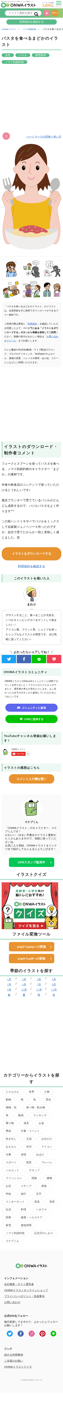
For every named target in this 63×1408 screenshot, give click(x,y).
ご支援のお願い (13, 1361)
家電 (8, 1225)
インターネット (15, 1201)
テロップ (34, 1170)
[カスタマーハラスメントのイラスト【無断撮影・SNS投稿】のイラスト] (31, 269)
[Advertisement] (31, 98)
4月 (54, 979)
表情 (23, 1154)
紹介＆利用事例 (13, 1355)
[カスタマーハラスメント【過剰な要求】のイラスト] (52, 269)
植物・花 (11, 1107)
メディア (26, 1186)
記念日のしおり (43, 1233)
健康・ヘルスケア (31, 1217)
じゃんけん (12, 1091)
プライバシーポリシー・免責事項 (24, 1296)
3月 (39, 979)
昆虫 (48, 1099)
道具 (26, 1123)
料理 (23, 1209)
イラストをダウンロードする (31, 553)
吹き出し (11, 1139)
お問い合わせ (12, 1302)
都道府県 (26, 1225)
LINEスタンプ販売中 (31, 862)
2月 (24, 979)
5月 (9, 984)
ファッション (14, 1178)
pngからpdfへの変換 (31, 958)
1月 (9, 979)
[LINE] (39, 659)
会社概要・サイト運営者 (19, 1284)
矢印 (29, 1146)
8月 (54, 984)
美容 (52, 1201)
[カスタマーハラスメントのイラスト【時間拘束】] (31, 289)
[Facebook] (24, 659)
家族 (44, 1186)
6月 (24, 984)
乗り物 (10, 1123)
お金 (41, 1123)
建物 (49, 1178)
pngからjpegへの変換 (31, 946)
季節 (8, 1131)
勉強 (21, 1115)
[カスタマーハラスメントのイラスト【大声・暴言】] (11, 289)
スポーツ (11, 1162)
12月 (54, 989)
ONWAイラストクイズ (18, 1367)
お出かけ (46, 1139)
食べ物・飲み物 (35, 1107)
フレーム (46, 1162)
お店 (8, 1186)
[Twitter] (9, 659)
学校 (8, 1194)
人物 (46, 1091)
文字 (38, 1194)
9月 (9, 989)
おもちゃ (11, 1146)
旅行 (23, 1194)
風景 (29, 1162)
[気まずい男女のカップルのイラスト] (52, 289)
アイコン (46, 1146)
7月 (39, 984)
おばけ (40, 1154)
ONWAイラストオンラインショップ (26, 1290)
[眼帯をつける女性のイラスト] (11, 269)
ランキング (40, 1115)
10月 (24, 989)
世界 (31, 1091)
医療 (8, 1217)
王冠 (29, 1139)
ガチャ (55, 13)
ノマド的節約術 (15, 1233)
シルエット (12, 1170)
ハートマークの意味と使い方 (43, 136)
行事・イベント (30, 1131)
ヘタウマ (41, 1209)
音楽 (37, 1201)
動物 (8, 1099)
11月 (39, 989)
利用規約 (32, 324)
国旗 (34, 1178)
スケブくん (12, 1241)
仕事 (8, 1154)
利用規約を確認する (31, 22)
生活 (8, 1209)
